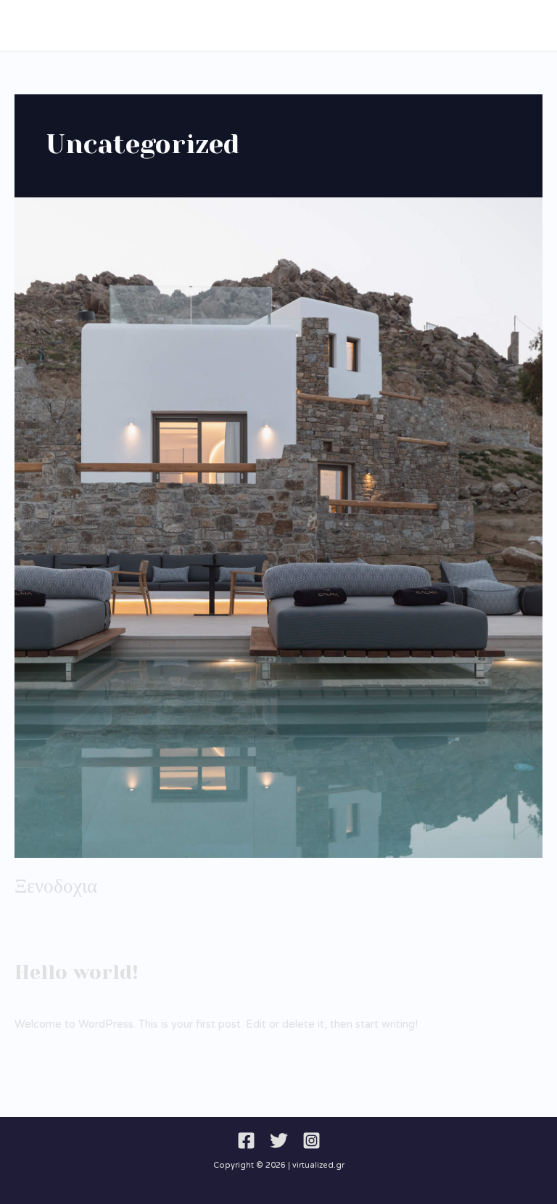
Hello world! (77, 972)
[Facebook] (246, 1140)
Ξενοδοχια (56, 886)
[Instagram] (311, 1140)
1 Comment (44, 997)
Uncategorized (51, 911)
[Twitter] (279, 1140)
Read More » (48, 942)
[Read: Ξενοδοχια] (278, 527)
